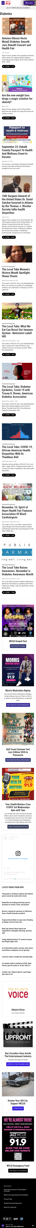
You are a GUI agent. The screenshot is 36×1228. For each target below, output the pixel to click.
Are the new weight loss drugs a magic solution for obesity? (17, 99)
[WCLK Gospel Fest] (18, 621)
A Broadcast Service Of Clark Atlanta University (15, 1190)
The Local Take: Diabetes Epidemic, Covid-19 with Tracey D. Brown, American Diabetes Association (17, 391)
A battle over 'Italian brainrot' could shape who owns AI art (16, 973)
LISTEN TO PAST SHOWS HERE (18, 1064)
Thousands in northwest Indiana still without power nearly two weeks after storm (17, 895)
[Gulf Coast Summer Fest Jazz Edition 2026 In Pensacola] (18, 729)
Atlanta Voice (18, 1009)
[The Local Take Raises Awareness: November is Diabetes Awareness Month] (17, 552)
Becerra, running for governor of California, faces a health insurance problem (17, 912)
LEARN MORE (18, 1108)
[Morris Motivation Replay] (18, 670)
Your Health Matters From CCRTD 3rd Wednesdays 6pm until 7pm (18, 807)
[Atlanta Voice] (18, 993)
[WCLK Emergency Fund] (18, 1138)
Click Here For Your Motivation (18, 705)
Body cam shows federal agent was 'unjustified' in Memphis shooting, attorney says (17, 931)
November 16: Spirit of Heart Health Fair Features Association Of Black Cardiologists (17, 512)
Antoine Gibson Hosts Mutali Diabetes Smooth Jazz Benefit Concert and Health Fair (16, 43)
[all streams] (33, 1225)
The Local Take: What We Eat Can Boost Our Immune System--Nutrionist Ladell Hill (17, 331)
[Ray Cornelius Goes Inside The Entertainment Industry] (18, 1035)
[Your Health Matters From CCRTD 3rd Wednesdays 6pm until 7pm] (18, 784)
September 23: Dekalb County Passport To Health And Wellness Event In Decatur (17, 152)
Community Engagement (8, 266)
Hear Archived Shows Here (18, 827)
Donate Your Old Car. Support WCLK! (18, 1102)
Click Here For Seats (18, 646)
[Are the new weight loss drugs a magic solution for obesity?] (17, 83)
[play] (3, 1226)
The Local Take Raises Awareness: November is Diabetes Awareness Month (17, 571)
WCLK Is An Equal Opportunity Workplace (16, 1195)
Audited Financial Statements (13, 1203)
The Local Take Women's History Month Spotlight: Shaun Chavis (16, 273)
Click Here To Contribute (18, 1170)
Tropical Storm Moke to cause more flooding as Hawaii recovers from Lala (17, 921)
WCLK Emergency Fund (18, 1165)
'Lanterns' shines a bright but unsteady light (17, 957)
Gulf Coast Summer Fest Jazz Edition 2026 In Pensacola (18, 752)
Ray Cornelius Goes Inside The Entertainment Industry (18, 1055)
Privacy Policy (8, 1199)
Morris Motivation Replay (17, 690)
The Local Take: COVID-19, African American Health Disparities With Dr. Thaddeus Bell (17, 452)
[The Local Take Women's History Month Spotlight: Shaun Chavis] (17, 254)
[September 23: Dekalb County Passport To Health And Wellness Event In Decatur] (17, 134)
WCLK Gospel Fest (18, 641)
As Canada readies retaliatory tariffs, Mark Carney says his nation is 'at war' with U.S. (16, 964)
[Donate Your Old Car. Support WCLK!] (18, 1084)
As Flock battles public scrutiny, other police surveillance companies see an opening (17, 949)
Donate (30, 3)
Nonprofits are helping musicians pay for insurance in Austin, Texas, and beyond (16, 903)
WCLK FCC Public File (10, 1207)
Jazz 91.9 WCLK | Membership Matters (18, 8)
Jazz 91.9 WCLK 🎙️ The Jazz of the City (16, 879)
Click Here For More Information (18, 760)
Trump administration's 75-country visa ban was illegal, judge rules (17, 940)
